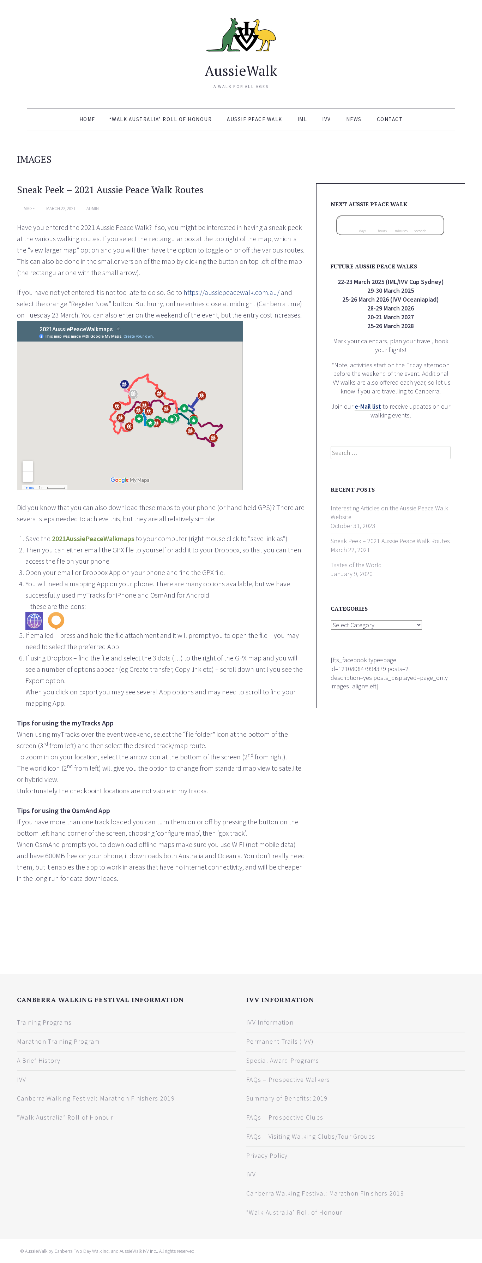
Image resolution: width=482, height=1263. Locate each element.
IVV (326, 119)
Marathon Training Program (58, 1041)
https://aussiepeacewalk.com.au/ (231, 292)
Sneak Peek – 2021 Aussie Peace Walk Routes (110, 189)
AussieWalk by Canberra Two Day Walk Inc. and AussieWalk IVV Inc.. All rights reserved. (110, 1251)
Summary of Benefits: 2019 (287, 1098)
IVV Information (270, 1022)
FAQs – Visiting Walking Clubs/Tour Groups (310, 1136)
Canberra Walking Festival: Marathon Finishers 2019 (96, 1098)
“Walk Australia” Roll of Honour (160, 119)
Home (87, 119)
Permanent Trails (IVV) (280, 1041)
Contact (390, 119)
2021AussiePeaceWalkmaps (93, 538)
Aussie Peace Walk (254, 119)
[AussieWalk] (241, 33)
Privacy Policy (267, 1155)
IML (302, 119)
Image (29, 209)
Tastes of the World (356, 565)
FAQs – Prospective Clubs (284, 1117)
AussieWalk (241, 70)
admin (92, 209)
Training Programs (44, 1022)
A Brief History (39, 1060)
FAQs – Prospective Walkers (288, 1079)
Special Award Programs (282, 1060)
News (354, 119)
